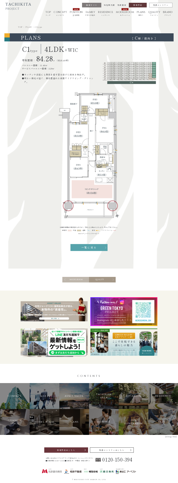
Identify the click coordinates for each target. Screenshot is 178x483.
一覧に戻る (89, 247)
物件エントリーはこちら (111, 450)
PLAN (28, 26)
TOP (20, 26)
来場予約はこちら (66, 450)
